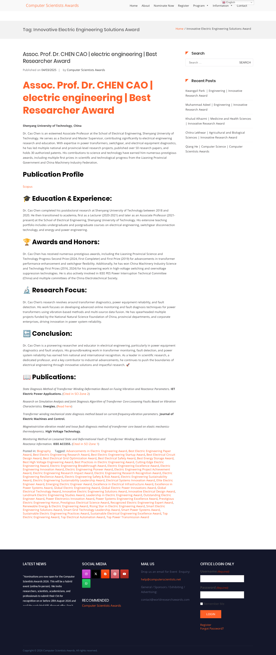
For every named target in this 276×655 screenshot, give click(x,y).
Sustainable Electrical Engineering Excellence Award (126, 513)
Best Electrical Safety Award (117, 458)
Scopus (28, 186)
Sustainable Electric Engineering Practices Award (56, 513)
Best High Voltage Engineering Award (48, 462)
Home (134, 5)
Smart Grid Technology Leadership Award (91, 510)
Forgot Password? (212, 628)
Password (214, 587)
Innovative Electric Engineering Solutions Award (94, 491)
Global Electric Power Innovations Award (128, 488)
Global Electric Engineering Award (77, 488)
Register (183, 5)
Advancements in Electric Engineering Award (96, 451)
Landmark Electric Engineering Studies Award (54, 495)
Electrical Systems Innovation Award (130, 480)
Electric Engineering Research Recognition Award (127, 473)
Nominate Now (164, 5)
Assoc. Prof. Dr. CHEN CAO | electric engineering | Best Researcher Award (90, 58)
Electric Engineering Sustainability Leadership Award (69, 480)
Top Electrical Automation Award (83, 517)
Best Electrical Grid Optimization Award (70, 458)
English (230, 2)
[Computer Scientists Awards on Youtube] (124, 573)
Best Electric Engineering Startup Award (118, 454)
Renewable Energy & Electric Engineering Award (55, 506)
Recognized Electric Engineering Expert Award (142, 502)
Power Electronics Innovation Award (70, 499)
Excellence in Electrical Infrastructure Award (123, 484)
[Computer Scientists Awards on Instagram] (86, 573)
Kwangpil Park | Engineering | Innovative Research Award (213, 93)
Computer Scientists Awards (52, 5)
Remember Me (214, 604)
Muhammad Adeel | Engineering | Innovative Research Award (216, 107)
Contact (242, 5)
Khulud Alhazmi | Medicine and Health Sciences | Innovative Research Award (218, 121)
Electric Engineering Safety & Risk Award (92, 477)
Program (199, 5)
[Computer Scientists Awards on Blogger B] (105, 573)
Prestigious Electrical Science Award (84, 502)
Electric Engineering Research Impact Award (63, 473)
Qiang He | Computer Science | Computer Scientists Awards (214, 149)
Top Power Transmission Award (127, 517)
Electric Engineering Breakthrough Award (78, 466)
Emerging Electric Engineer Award (69, 484)
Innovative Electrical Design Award (151, 491)
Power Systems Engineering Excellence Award (127, 499)
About (146, 5)
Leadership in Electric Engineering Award (114, 495)
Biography (44, 451)
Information (221, 5)
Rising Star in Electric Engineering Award (117, 506)
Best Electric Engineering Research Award (61, 454)
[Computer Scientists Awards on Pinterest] (115, 573)
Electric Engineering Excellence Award (133, 466)
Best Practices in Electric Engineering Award (104, 462)
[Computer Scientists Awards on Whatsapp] (86, 583)
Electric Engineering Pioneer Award (89, 469)
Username (214, 571)
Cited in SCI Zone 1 (85, 444)
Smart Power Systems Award (140, 510)
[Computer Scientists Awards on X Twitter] (96, 573)
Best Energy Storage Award (155, 458)
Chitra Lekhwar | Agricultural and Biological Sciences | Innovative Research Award (215, 135)
